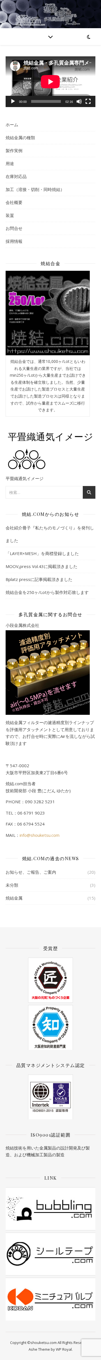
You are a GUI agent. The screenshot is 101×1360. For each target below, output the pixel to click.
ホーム (12, 124)
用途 (10, 163)
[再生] (13, 101)
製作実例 (14, 150)
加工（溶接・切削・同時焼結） (35, 189)
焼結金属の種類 (20, 137)
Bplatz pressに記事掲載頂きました (39, 579)
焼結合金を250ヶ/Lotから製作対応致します (47, 592)
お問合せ (14, 228)
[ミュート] (79, 101)
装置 (10, 215)
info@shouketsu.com (39, 835)
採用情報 (14, 241)
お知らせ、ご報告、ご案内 (31, 872)
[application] (50, 81)
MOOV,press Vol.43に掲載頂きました (41, 566)
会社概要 (14, 202)
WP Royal (64, 1349)
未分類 (12, 885)
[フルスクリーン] (88, 101)
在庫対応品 (16, 176)
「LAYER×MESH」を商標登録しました (42, 553)
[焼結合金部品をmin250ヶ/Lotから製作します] (48, 313)
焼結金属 (14, 898)
